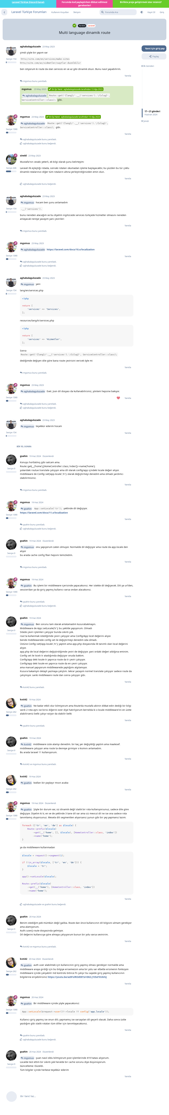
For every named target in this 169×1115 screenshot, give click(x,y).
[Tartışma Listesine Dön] (4, 12)
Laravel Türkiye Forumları (29, 12)
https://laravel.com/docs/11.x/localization (44, 512)
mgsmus (29, 202)
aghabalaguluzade (36, 95)
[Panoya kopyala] (130, 298)
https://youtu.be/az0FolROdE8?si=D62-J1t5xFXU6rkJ (77, 976)
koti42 (27, 744)
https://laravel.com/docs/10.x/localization (71, 249)
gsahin (28, 508)
